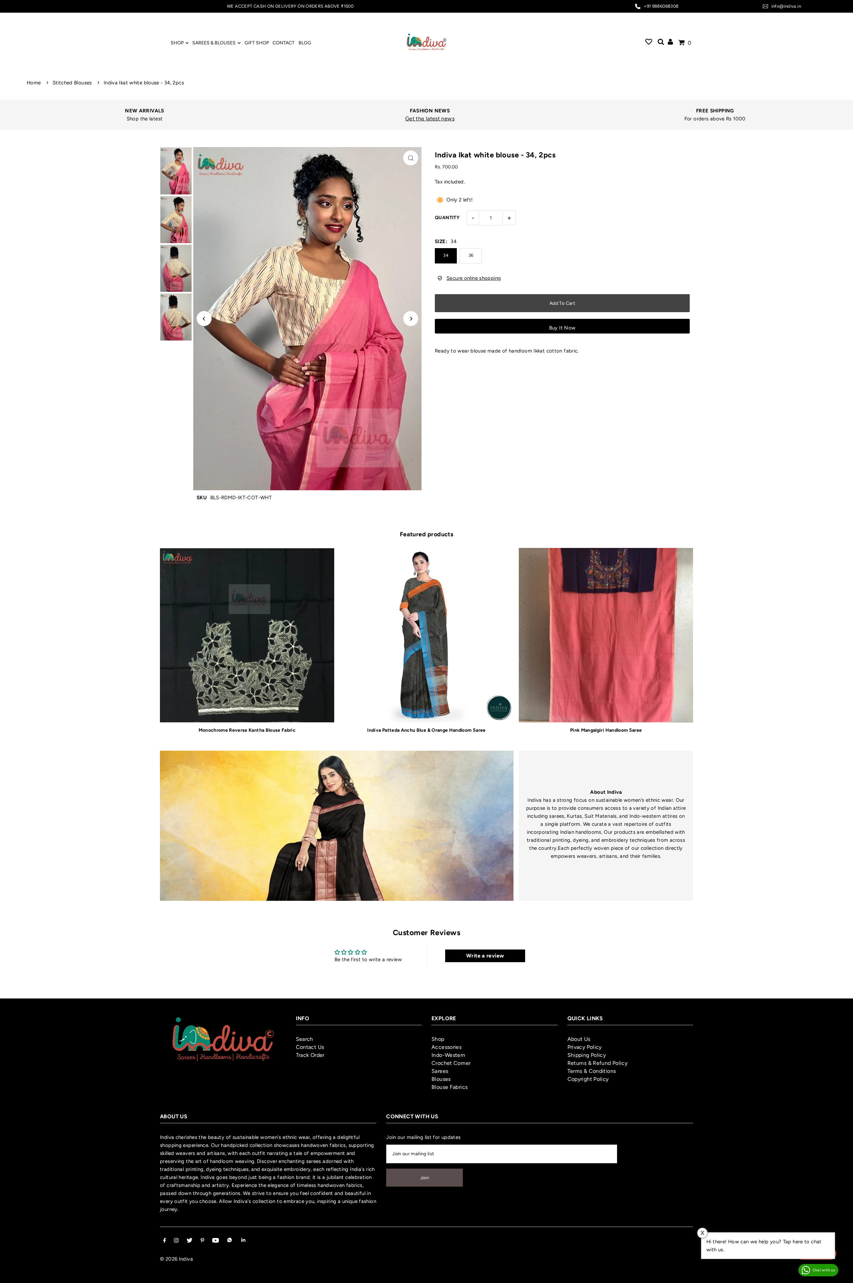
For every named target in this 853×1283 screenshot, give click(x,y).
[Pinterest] (202, 1241)
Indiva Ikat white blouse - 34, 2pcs (144, 83)
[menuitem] (648, 42)
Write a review (485, 955)
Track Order (310, 1055)
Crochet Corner (450, 1063)
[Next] (410, 318)
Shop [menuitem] (177, 43)
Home (34, 83)
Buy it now (562, 328)
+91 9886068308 (661, 6)
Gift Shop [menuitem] (257, 43)
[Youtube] (215, 1241)
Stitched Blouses (72, 83)
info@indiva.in (786, 6)
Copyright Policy (588, 1079)
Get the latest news (420, 118)
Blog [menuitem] (305, 43)
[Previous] (204, 318)
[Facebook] (164, 1241)
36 (470, 255)
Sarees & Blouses (214, 43)
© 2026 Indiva (176, 1259)
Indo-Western (448, 1055)
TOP (841, 1274)
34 (445, 255)
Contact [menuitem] (284, 43)
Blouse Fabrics (449, 1087)
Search (304, 1039)
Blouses (441, 1079)
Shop (437, 1039)
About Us (578, 1039)
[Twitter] (189, 1241)
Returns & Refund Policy (597, 1063)
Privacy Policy (584, 1047)
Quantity (447, 217)
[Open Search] (661, 42)
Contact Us (310, 1047)
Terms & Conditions (591, 1071)
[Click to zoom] (410, 157)
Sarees (439, 1071)
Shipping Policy (586, 1055)
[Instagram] (176, 1241)
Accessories (446, 1047)
